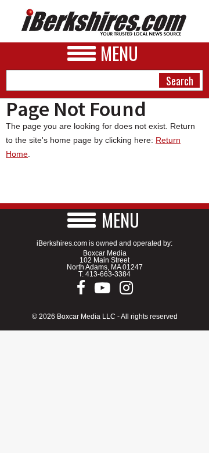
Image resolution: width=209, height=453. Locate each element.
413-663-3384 (108, 274)
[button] (104, 220)
